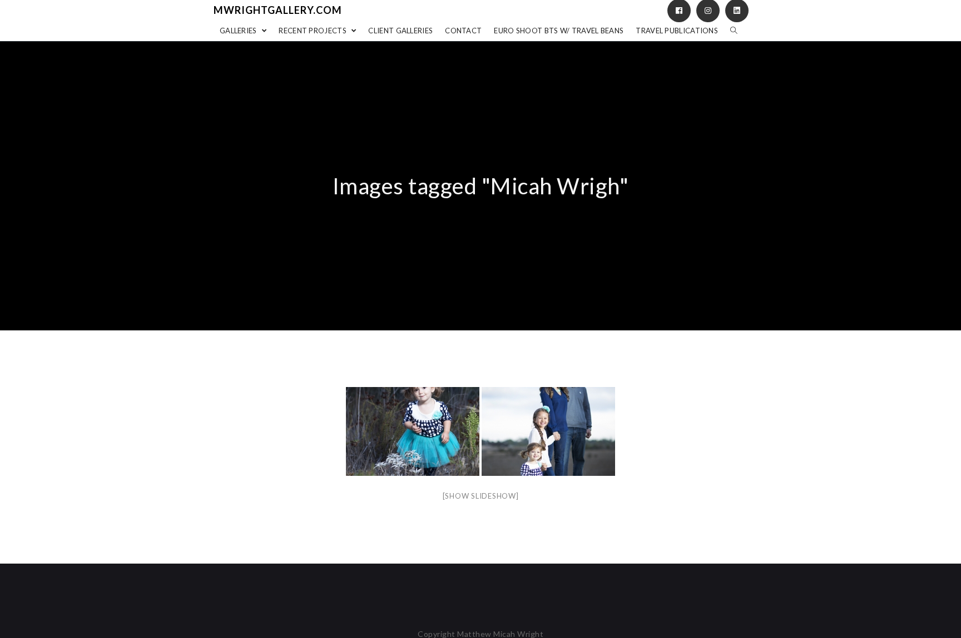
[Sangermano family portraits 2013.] (412, 431)
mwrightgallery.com (278, 10)
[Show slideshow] (481, 495)
